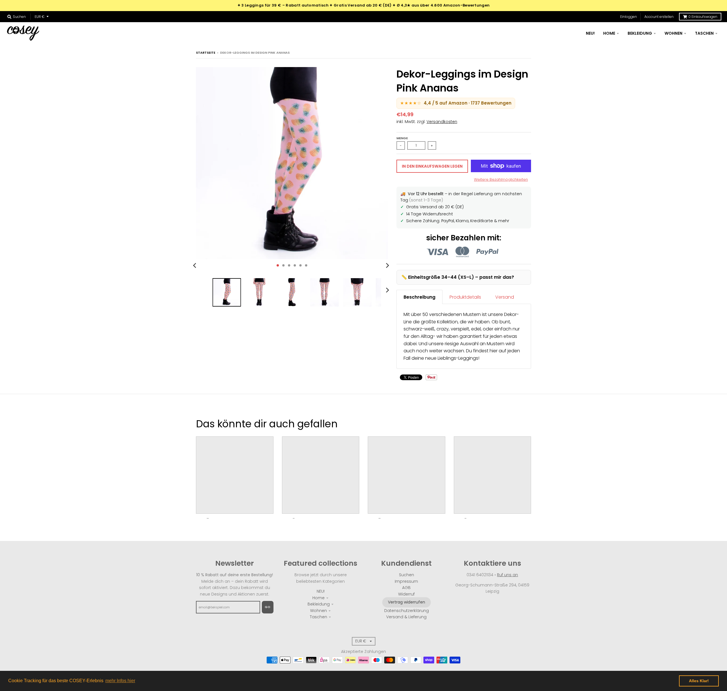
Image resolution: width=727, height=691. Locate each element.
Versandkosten (442, 121)
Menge (402, 138)
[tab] (419, 297)
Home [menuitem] (609, 33)
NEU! (321, 591)
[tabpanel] (463, 336)
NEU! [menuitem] (590, 33)
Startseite (205, 52)
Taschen (318, 617)
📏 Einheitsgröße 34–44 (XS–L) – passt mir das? (457, 277)
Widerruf (406, 594)
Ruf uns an (507, 575)
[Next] (387, 265)
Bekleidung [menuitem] (640, 33)
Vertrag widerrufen (406, 602)
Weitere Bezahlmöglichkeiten (501, 179)
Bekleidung (319, 604)
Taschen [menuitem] (704, 33)
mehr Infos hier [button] (120, 680)
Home (318, 598)
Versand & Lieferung (406, 617)
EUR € (40, 16)
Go (268, 607)
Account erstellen (659, 16)
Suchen (406, 575)
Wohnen (318, 610)
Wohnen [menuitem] (673, 33)
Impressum (406, 581)
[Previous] (195, 265)
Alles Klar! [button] (699, 680)
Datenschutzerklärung (406, 610)
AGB (406, 587)
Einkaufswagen (702, 16)
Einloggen (628, 16)
